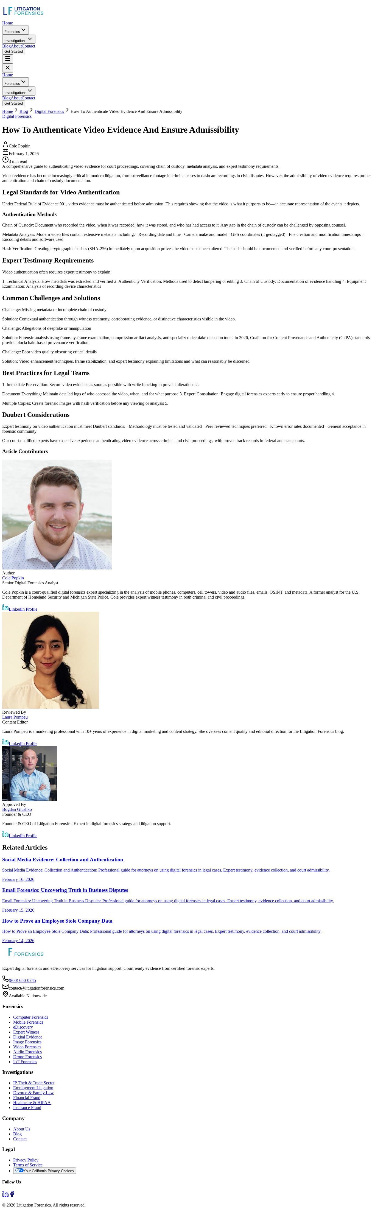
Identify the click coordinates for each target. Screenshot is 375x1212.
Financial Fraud (26, 1097)
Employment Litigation (33, 1087)
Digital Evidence (27, 1037)
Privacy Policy (25, 1160)
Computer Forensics (30, 1017)
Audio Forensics (27, 1051)
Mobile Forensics (28, 1022)
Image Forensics (27, 1042)
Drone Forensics (27, 1056)
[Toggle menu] (7, 58)
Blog (6, 46)
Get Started (13, 51)
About (16, 46)
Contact (28, 46)
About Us (21, 1129)
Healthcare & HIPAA (32, 1102)
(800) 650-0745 (22, 980)
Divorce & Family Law (33, 1092)
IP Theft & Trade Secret (33, 1082)
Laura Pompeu (15, 717)
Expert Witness (26, 1032)
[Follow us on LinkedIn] (5, 1195)
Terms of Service (28, 1165)
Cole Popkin (13, 578)
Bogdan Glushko (17, 809)
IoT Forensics (25, 1061)
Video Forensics (27, 1047)
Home (7, 23)
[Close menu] (7, 67)
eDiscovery (23, 1027)
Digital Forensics (49, 111)
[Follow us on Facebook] (12, 1195)
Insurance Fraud (27, 1107)
